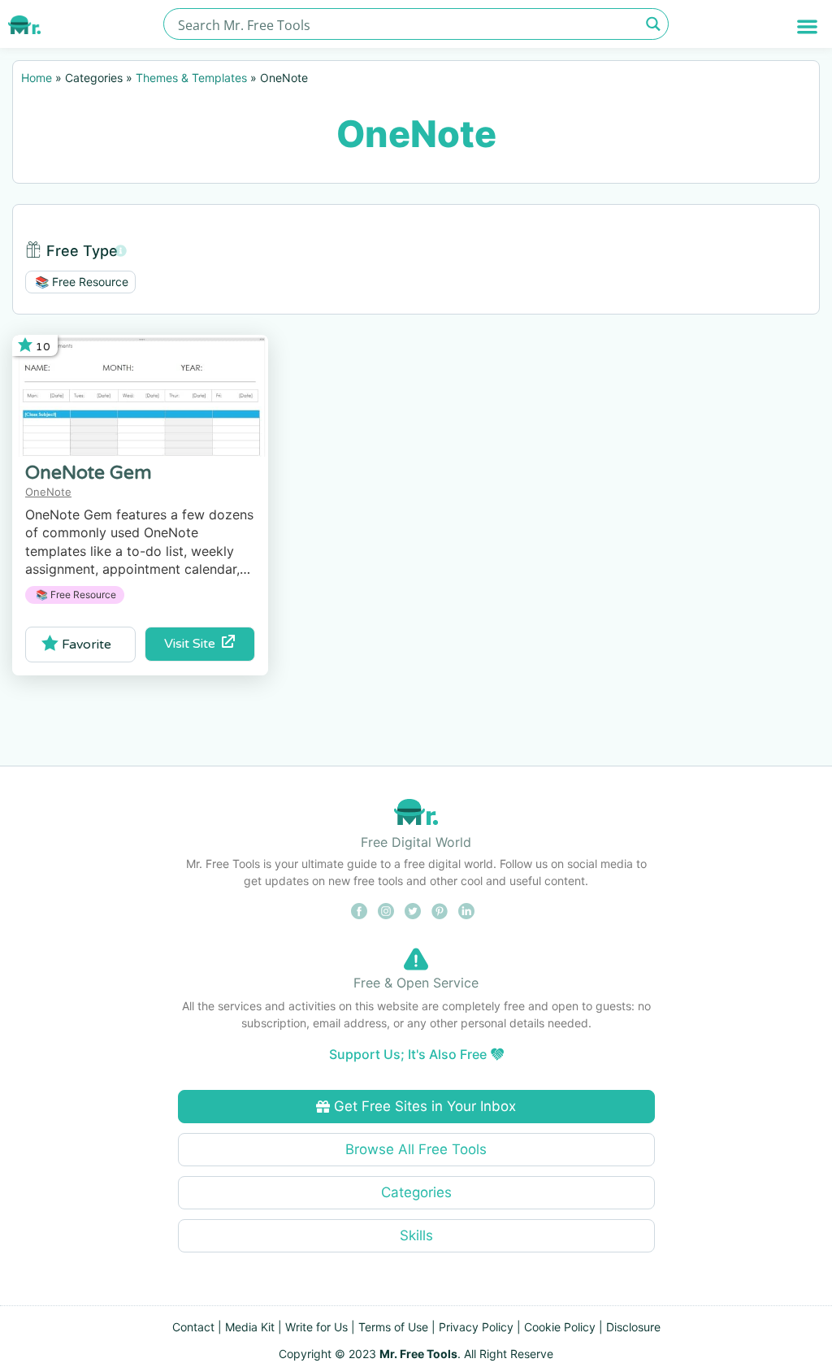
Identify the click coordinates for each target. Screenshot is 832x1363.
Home (36, 78)
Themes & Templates (191, 78)
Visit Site (193, 644)
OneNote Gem (88, 473)
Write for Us (316, 1327)
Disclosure (633, 1327)
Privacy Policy (476, 1327)
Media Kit (250, 1327)
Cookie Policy (560, 1327)
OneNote (48, 491)
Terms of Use (393, 1327)
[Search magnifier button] (653, 24)
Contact (193, 1327)
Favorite (86, 644)
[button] (807, 26)
